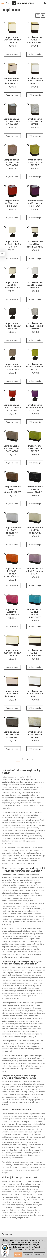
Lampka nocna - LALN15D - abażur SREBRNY (34, 122)
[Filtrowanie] (37, 15)
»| (32, 759)
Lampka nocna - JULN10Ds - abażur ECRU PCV (34, 653)
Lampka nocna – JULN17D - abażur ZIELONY (34, 449)
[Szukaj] (7, 3)
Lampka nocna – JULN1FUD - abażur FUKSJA (12, 612)
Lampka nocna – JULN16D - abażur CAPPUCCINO (12, 449)
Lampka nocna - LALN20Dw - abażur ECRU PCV (12, 285)
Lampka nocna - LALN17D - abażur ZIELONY (34, 162)
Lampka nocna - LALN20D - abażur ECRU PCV (12, 244)
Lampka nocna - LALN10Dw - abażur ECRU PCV (12, 81)
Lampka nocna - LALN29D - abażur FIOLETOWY (34, 408)
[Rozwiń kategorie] (2, 3)
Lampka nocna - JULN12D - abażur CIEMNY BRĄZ (12, 735)
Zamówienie (7, 1234)
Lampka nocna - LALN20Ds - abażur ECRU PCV (34, 244)
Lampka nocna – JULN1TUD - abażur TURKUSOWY (34, 613)
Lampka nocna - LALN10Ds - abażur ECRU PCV (34, 40)
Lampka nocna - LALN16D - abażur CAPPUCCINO (12, 162)
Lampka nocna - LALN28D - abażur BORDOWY (12, 408)
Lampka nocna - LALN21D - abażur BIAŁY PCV (34, 285)
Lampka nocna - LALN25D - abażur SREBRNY (34, 326)
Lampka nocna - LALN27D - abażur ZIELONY (34, 367)
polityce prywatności (27, 1249)
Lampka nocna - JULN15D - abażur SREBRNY (34, 735)
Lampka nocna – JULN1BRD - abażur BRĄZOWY (12, 489)
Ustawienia (39, 1255)
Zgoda (17, 1255)
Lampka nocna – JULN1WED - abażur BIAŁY (12, 530)
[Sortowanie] (43, 15)
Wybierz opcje (12, 54)
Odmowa (28, 1255)
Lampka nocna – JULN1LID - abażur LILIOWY (34, 571)
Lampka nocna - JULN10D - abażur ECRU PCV (12, 653)
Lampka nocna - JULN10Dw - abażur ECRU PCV (12, 694)
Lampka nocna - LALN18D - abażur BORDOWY (12, 203)
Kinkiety (5, 1194)
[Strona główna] (23, 3)
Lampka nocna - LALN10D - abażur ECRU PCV (12, 40)
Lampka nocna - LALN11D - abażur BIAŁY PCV (35, 81)
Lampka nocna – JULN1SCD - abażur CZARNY (34, 489)
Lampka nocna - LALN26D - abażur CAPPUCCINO (12, 367)
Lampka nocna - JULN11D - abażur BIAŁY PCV (35, 694)
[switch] (5, 1254)
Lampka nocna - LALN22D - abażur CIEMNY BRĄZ (12, 326)
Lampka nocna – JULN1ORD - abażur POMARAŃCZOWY (12, 572)
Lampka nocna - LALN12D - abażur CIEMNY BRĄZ (12, 122)
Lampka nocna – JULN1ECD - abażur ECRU (34, 530)
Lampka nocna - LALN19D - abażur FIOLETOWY (34, 203)
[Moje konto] (45, 3)
